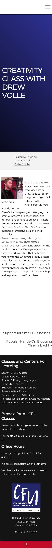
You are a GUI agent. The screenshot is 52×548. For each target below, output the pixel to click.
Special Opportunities (14, 376)
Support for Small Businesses (26, 333)
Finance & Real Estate (13, 391)
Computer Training (12, 384)
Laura (30, 157)
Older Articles (22, 164)
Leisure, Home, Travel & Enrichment (22, 402)
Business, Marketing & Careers (18, 387)
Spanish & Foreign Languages (18, 380)
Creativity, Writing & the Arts (17, 395)
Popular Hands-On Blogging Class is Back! (29, 343)
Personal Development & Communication (25, 398)
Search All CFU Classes (14, 373)
